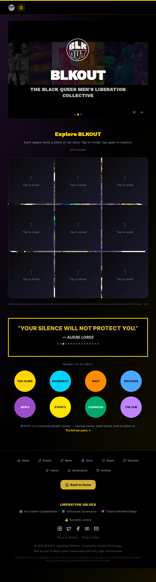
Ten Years (25, 388)
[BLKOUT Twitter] (69, 535)
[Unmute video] (142, 112)
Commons (95, 414)
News (25, 414)
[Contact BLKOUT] (96, 535)
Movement (60, 388)
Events (60, 414)
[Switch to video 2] (78, 115)
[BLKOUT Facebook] (78, 535)
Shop (95, 388)
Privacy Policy (90, 544)
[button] (78, 341)
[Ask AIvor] (21, 7)
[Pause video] (134, 112)
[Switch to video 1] (75, 114)
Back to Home (80, 492)
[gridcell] (31, 181)
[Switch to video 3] (81, 114)
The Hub (131, 414)
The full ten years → (78, 437)
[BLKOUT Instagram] (59, 535)
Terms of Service (67, 544)
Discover (131, 388)
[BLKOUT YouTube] (87, 535)
